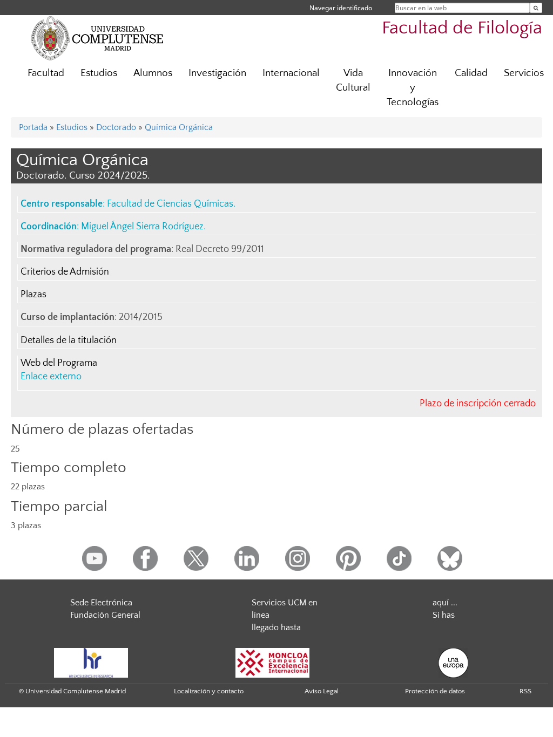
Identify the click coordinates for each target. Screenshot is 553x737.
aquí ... (445, 603)
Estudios (98, 73)
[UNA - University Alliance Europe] (453, 662)
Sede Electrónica (101, 603)
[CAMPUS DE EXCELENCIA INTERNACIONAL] (272, 662)
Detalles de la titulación (69, 340)
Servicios (524, 73)
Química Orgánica (179, 127)
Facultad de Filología (462, 28)
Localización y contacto (209, 691)
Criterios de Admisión (65, 272)
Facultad (46, 73)
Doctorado (116, 127)
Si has (444, 615)
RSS (525, 691)
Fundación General (105, 615)
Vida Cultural (353, 80)
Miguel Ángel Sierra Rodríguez (142, 226)
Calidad (471, 73)
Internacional (291, 73)
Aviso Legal (322, 691)
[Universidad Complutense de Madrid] (97, 38)
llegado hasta (276, 627)
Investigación (217, 73)
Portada (33, 127)
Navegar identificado (340, 7)
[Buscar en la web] (536, 8)
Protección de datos (435, 691)
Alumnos (152, 73)
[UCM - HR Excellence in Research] (91, 662)
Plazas (33, 294)
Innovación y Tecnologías (413, 87)
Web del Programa (59, 363)
